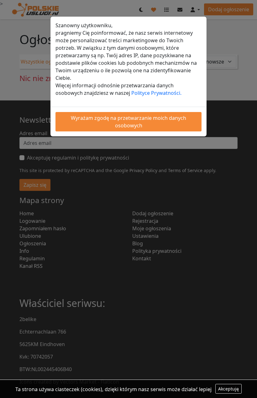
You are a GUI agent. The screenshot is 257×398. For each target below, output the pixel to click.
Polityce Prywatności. (156, 92)
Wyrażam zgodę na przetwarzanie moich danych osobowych (128, 122)
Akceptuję (228, 389)
